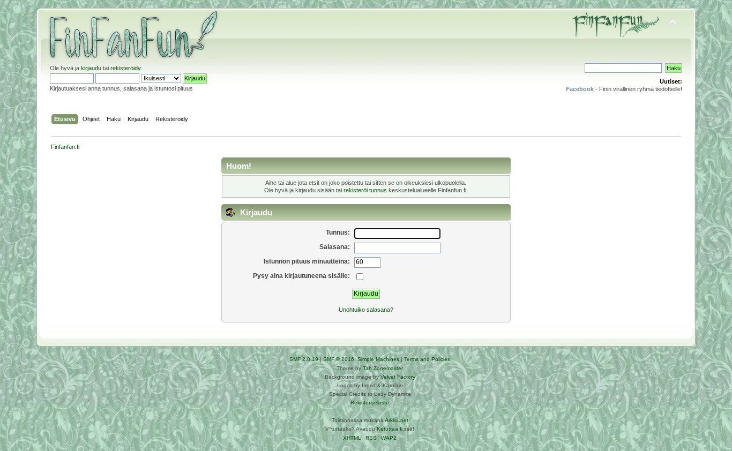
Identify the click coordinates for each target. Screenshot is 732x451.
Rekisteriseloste (369, 402)
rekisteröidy (125, 68)
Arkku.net (396, 420)
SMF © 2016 (338, 359)
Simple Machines (378, 359)
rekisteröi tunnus (365, 190)
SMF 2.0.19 (303, 359)
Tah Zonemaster (383, 368)
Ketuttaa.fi (389, 429)
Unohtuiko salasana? (366, 309)
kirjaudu (91, 68)
